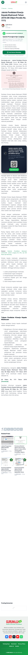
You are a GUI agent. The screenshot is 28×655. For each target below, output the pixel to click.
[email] (21, 429)
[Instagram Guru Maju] (10, 636)
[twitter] (8, 429)
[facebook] (5, 429)
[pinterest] (18, 429)
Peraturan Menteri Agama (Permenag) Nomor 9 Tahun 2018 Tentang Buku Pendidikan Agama (20, 449)
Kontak (17, 646)
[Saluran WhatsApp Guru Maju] (21, 636)
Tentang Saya (6, 643)
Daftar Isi (11, 646)
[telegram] (15, 429)
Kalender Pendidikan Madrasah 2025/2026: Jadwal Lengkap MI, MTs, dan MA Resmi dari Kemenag (14, 252)
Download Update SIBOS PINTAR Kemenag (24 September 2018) (19, 470)
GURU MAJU (10, 652)
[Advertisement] (14, 412)
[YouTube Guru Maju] (17, 636)
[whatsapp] (11, 429)
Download (5, 381)
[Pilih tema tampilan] (26, 2)
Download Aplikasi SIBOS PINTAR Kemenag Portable (6, 469)
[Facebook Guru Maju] (6, 636)
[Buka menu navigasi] (2, 2)
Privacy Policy (21, 643)
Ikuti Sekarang (14, 169)
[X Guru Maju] (14, 636)
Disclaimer (14, 643)
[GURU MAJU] (14, 2)
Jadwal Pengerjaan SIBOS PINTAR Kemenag (6, 447)
